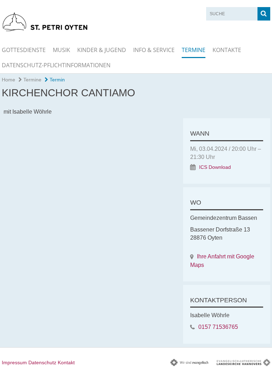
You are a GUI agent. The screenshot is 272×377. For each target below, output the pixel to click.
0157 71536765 (218, 327)
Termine (193, 50)
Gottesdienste (24, 50)
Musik (61, 50)
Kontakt (66, 362)
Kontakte (226, 50)
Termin (56, 79)
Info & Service (154, 50)
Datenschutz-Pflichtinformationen (56, 65)
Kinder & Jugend (101, 50)
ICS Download (215, 167)
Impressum (14, 362)
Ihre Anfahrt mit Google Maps (222, 260)
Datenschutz (42, 362)
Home (8, 79)
